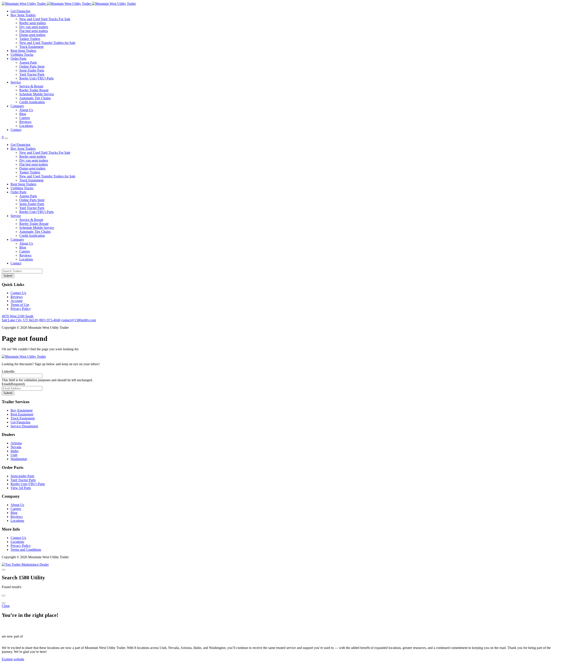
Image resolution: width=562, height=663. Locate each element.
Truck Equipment (31, 47)
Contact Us (18, 293)
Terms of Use (20, 305)
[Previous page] (3, 595)
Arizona (16, 443)
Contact (16, 130)
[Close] (3, 569)
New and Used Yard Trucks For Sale (44, 19)
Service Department (24, 426)
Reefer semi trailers (32, 23)
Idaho (14, 451)
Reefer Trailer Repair (34, 90)
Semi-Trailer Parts (31, 70)
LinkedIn (8, 371)
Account (16, 301)
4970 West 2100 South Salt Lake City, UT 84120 (20, 318)
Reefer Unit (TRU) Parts (36, 78)
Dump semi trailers (32, 35)
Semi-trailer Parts (22, 476)
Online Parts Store (32, 66)
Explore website (13, 659)
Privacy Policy (21, 309)
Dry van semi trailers (33, 27)
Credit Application (32, 102)
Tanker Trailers (29, 39)
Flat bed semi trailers (33, 31)
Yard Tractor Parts (31, 74)
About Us (26, 110)
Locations (26, 126)
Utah (14, 455)
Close (6, 606)
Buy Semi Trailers (23, 15)
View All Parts (21, 488)
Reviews (25, 122)
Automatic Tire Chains (35, 98)
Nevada (16, 447)
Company (17, 106)
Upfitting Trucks (22, 54)
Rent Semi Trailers (23, 50)
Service (16, 82)
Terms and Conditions (26, 549)
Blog (22, 114)
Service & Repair (31, 86)
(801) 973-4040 (49, 320)
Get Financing (20, 11)
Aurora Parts (28, 62)
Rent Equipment (22, 414)
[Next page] (3, 603)
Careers (24, 118)
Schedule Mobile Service (36, 94)
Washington (19, 459)
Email (13, 384)
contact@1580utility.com (78, 320)
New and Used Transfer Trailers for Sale (47, 43)
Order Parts (18, 58)
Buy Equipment (21, 410)
